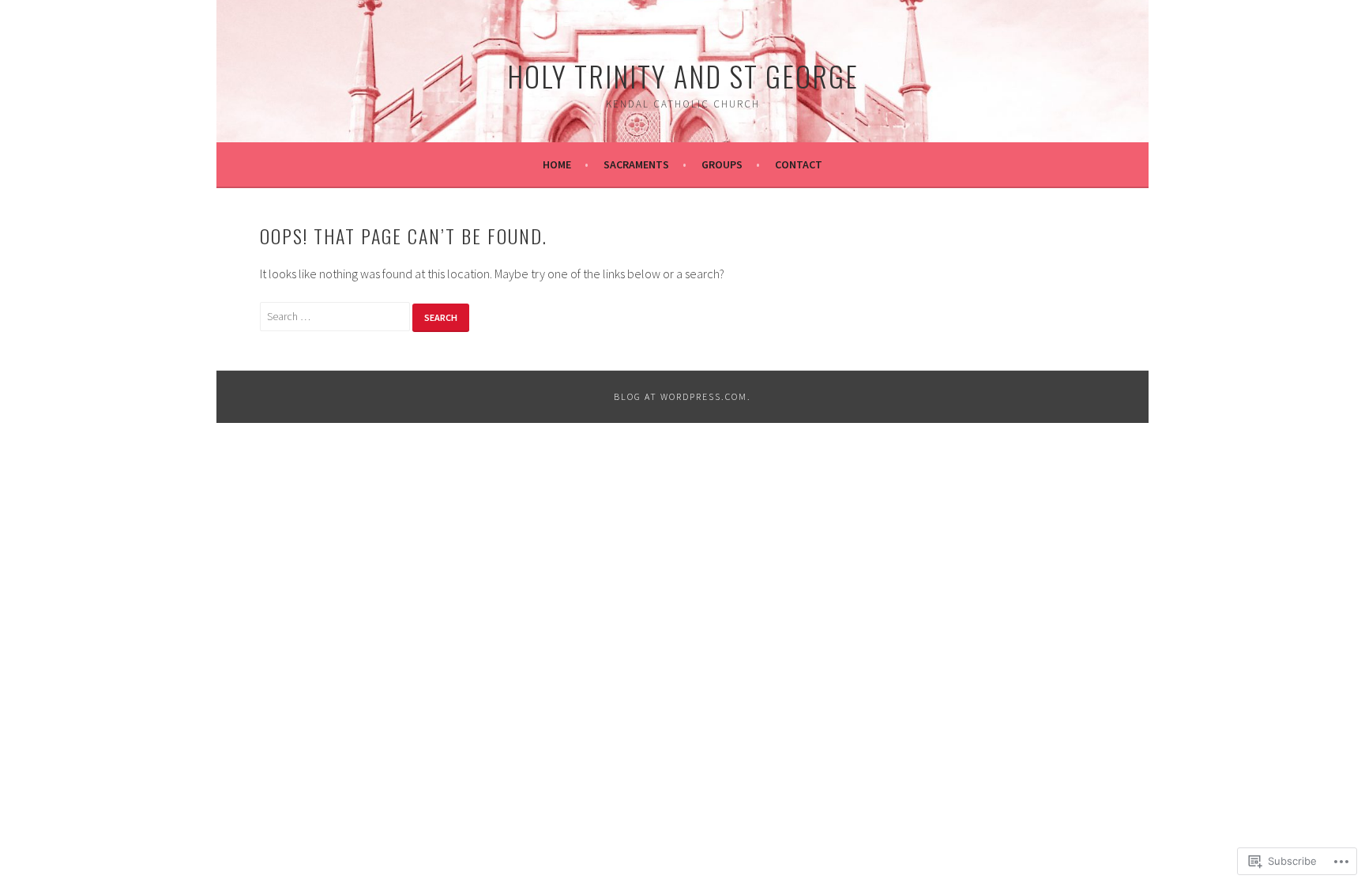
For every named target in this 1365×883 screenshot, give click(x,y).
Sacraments (636, 164)
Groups (722, 164)
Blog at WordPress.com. (682, 396)
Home (557, 164)
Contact (798, 164)
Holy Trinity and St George (683, 75)
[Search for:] (336, 315)
